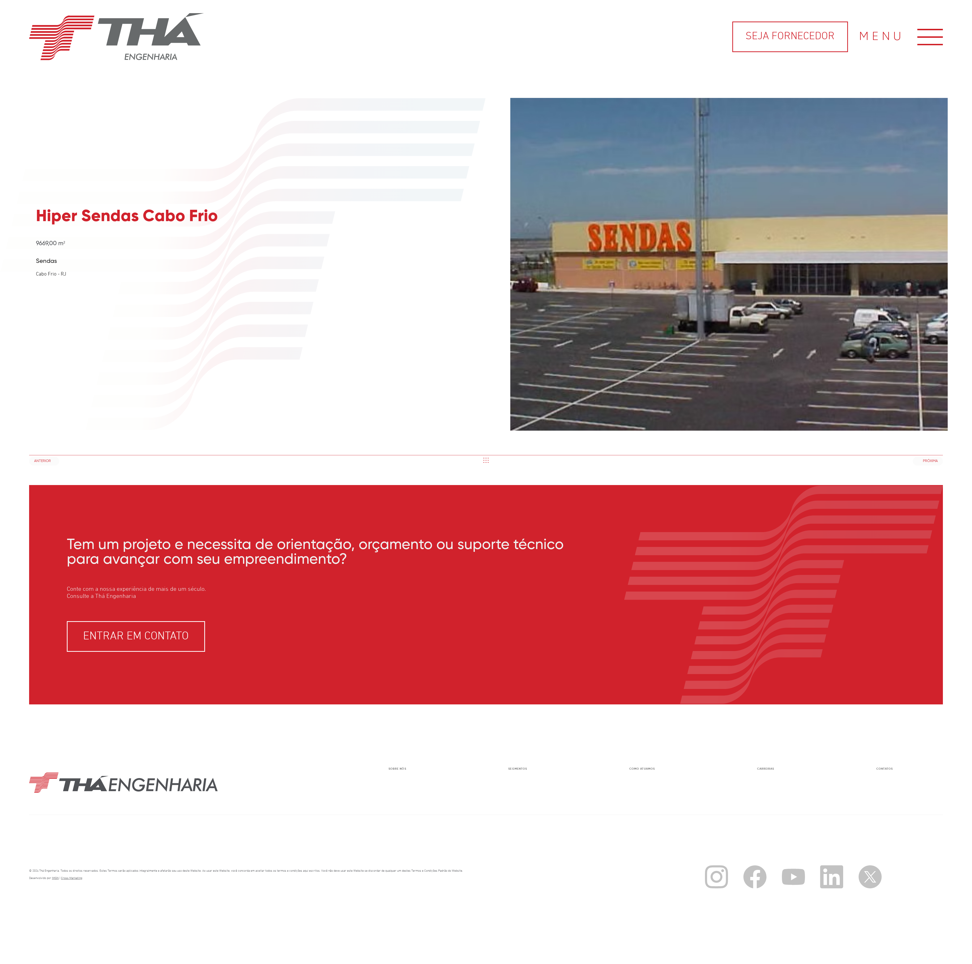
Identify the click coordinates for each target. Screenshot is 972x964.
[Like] (486, 460)
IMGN (55, 878)
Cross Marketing (71, 878)
